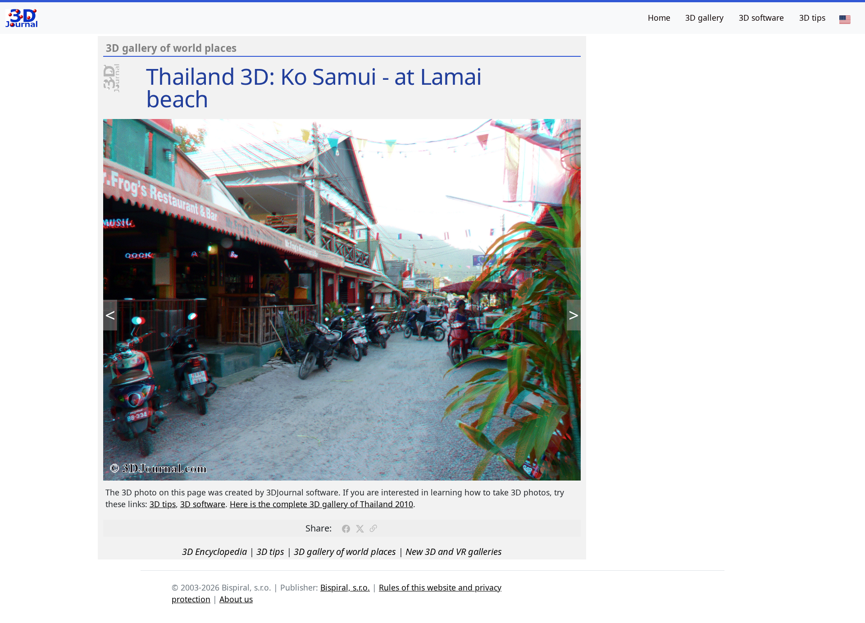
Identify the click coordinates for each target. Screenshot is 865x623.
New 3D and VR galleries (453, 551)
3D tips (812, 17)
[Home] (21, 18)
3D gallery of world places (345, 551)
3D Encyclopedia (214, 551)
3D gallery (704, 17)
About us (236, 599)
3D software (761, 17)
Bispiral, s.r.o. (345, 587)
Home (659, 17)
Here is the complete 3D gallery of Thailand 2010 (321, 504)
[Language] (845, 18)
